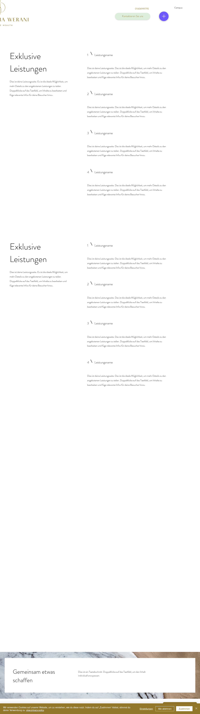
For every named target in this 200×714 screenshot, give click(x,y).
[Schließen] (196, 709)
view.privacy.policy (35, 710)
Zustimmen (184, 708)
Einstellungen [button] (146, 708)
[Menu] (164, 16)
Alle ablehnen (165, 708)
